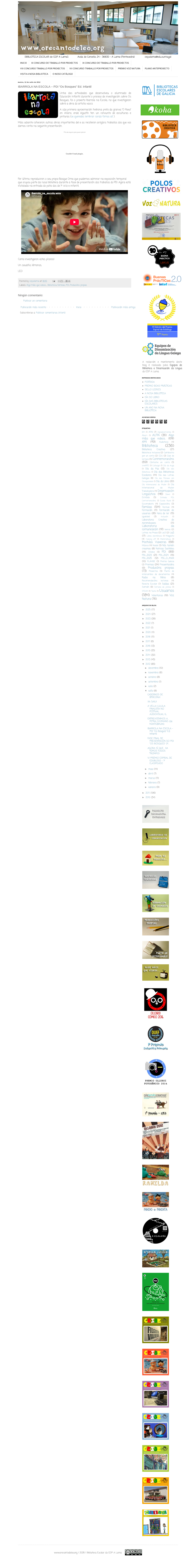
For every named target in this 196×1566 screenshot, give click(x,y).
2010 (148, 797)
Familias (61, 285)
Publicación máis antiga (123, 307)
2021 (148, 627)
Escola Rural (165, 500)
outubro (152, 677)
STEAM (145, 591)
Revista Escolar (149, 583)
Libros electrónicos (154, 536)
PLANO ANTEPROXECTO (157, 68)
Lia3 (172, 532)
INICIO (23, 62)
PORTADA (150, 382)
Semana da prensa (162, 587)
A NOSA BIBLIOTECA (155, 393)
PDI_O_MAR (167, 558)
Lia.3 (164, 532)
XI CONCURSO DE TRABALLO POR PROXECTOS (54, 62)
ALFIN (156, 435)
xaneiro (152, 787)
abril (151, 773)
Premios (149, 564)
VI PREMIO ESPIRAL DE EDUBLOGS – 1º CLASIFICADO (160, 760)
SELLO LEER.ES (153, 389)
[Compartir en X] (64, 281)
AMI (144, 442)
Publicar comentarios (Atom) (50, 312)
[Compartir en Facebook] (66, 281)
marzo (152, 778)
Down (167, 494)
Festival (166, 507)
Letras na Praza (150, 532)
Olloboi (151, 552)
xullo (150, 686)
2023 (148, 618)
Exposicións (164, 503)
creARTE (145, 465)
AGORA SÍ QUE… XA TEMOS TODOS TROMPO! (158, 751)
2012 (148, 664)
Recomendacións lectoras (155, 580)
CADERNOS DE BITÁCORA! (155, 696)
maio (151, 769)
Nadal (155, 545)
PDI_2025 (147, 558)
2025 (148, 609)
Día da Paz (152, 468)
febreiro (152, 782)
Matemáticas (165, 539)
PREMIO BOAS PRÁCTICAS (158, 386)
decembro (153, 668)
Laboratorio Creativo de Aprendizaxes (158, 521)
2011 (148, 793)
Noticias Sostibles (165, 548)
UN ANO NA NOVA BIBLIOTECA (154, 409)
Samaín (145, 587)
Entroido (146, 497)
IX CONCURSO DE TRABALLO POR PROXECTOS (105, 62)
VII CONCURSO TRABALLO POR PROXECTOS (91, 68)
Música (145, 545)
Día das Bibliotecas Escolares (158, 473)
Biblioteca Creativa (153, 449)
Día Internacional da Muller (154, 484)
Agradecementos (164, 432)
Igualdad (146, 516)
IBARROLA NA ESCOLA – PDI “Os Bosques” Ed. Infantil (160, 731)
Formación (147, 510)
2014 (148, 655)
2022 (148, 623)
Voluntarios (157, 595)
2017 (148, 641)
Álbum (144, 435)
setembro (153, 681)
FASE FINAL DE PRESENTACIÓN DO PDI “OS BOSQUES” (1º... (161, 741)
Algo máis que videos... (37, 285)
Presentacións (167, 564)
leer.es (168, 529)
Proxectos (153, 571)
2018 (148, 637)
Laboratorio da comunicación (158, 527)
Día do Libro (162, 481)
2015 (148, 650)
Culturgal (156, 465)
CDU (161, 455)
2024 (148, 614)
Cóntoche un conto (160, 462)
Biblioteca (52, 285)
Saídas (165, 584)
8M (143, 432)
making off (151, 539)
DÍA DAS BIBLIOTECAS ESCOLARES (156, 403)
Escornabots (148, 503)
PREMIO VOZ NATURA (129, 68)
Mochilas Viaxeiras (154, 542)
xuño (151, 691)
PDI (67, 285)
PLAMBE (151, 561)
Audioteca (163, 442)
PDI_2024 (164, 555)
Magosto (170, 535)
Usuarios (166, 590)
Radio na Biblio (154, 577)
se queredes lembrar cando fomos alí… (92, 116)
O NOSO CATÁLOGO (63, 73)
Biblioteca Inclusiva (151, 452)
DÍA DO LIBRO (152, 397)
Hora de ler (163, 513)
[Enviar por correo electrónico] (59, 281)
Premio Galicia (167, 561)
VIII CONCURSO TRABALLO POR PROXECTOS (42, 68)
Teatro (153, 591)
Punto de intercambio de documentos (158, 573)
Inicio (78, 307)
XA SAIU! (152, 701)
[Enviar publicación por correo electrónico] (54, 281)
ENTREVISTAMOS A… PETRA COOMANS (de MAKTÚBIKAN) (160, 721)
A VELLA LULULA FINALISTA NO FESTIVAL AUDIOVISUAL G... (157, 710)
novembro (153, 672)
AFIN (151, 432)
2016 (148, 646)
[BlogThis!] (61, 281)
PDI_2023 (147, 555)
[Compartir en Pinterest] (69, 281)
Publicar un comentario (35, 301)
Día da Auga (168, 465)
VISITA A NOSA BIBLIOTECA (34, 73)
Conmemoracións (163, 459)
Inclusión (164, 516)
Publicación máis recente (33, 307)
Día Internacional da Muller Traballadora (158, 488)
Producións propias (78, 285)
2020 (148, 632)
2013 (148, 659)
